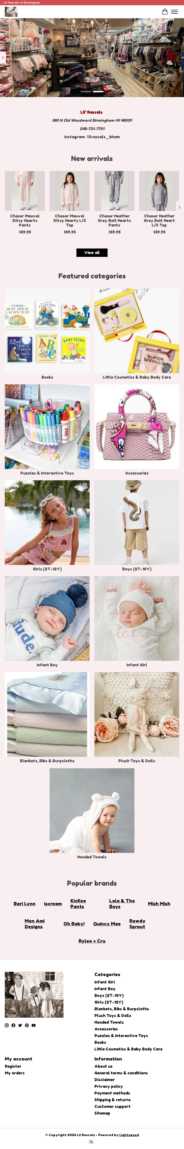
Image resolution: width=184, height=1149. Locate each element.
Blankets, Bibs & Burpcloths (47, 760)
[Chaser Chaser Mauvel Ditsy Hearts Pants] (25, 191)
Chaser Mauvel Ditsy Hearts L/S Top (69, 220)
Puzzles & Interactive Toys (47, 473)
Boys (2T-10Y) (136, 569)
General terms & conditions (121, 1073)
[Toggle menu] (174, 12)
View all (92, 252)
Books (47, 377)
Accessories (137, 473)
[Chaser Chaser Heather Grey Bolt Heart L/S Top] (159, 191)
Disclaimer (104, 1079)
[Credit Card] (91, 1142)
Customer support (112, 1106)
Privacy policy (108, 1086)
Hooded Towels (92, 857)
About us (103, 1066)
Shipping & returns (112, 1099)
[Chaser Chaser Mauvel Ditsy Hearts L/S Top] (70, 191)
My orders (15, 1073)
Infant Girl (136, 665)
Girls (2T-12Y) (47, 569)
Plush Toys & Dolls (136, 760)
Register (13, 1066)
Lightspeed (129, 1135)
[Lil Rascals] (11, 12)
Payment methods (112, 1093)
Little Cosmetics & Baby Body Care (137, 377)
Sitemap (102, 1113)
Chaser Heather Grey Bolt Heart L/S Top (159, 220)
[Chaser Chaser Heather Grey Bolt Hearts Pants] (114, 191)
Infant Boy (47, 665)
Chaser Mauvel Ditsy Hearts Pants (25, 220)
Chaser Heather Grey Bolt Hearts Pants (114, 220)
